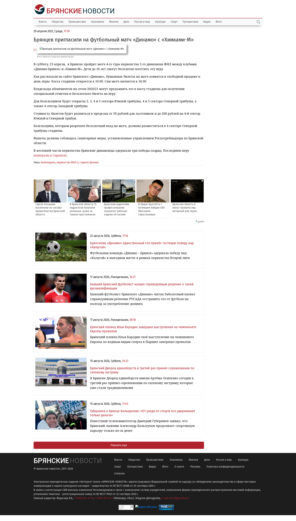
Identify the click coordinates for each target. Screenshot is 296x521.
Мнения (113, 21)
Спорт (174, 21)
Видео (207, 21)
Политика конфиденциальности (225, 466)
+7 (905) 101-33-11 (103, 497)
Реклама (195, 466)
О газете (179, 466)
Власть (43, 21)
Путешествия (190, 21)
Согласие (119, 473)
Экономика (97, 21)
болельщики (48, 162)
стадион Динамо (89, 162)
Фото (219, 21)
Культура (160, 21)
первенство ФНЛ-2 (67, 162)
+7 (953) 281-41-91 (83, 497)
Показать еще (119, 444)
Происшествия (77, 21)
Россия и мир (142, 21)
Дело (126, 21)
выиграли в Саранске (50, 155)
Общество (57, 21)
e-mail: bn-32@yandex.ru (175, 497)
